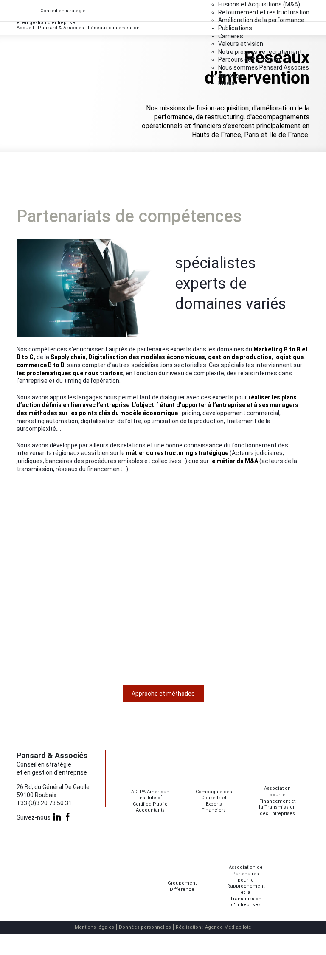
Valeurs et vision (240, 43)
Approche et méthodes (163, 693)
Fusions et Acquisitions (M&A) (259, 4)
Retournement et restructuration (263, 12)
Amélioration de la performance (261, 20)
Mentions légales (94, 927)
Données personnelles (145, 927)
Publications (235, 28)
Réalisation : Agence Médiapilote (213, 927)
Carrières (230, 36)
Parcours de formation (249, 59)
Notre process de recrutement (260, 51)
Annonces (232, 75)
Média (226, 83)
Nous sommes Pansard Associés (263, 67)
